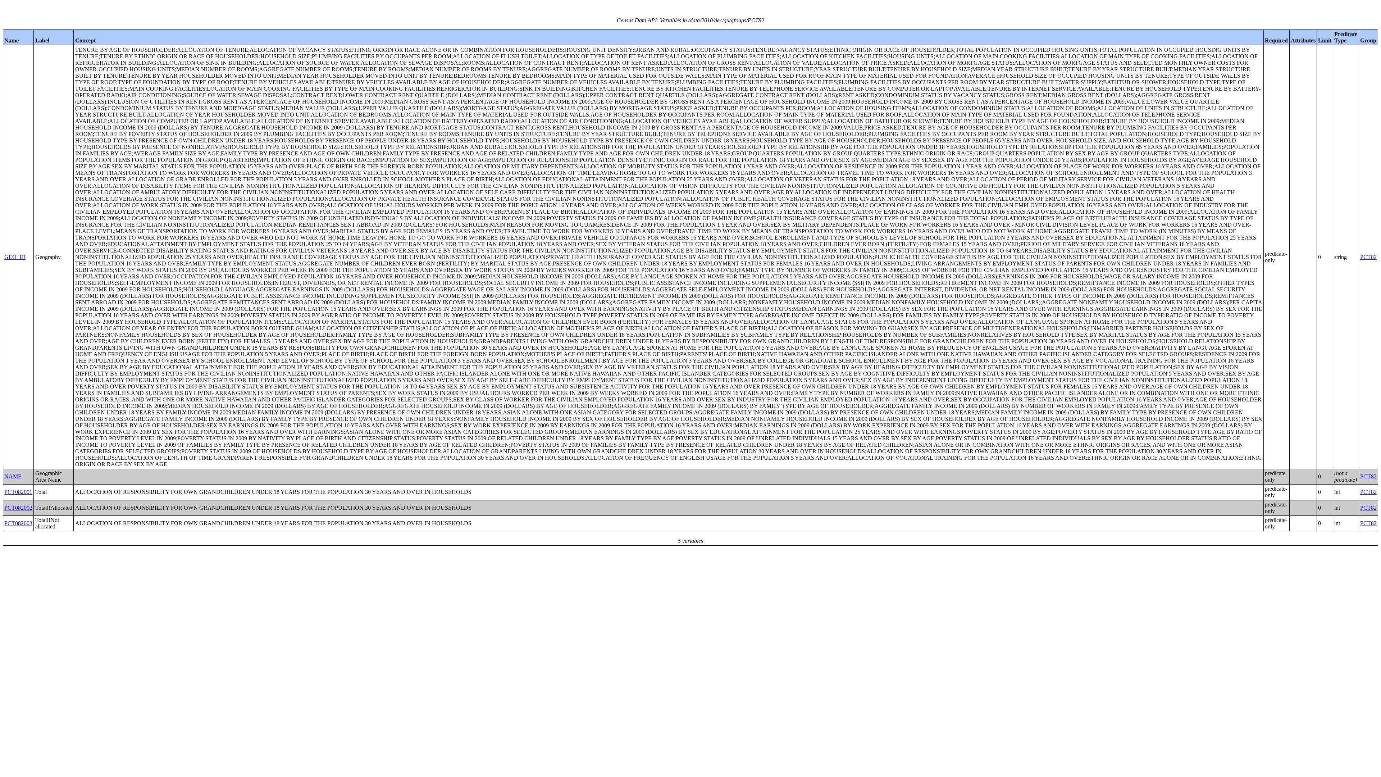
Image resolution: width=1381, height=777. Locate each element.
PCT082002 (18, 508)
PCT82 (1368, 257)
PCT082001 (18, 492)
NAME (13, 476)
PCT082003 (18, 523)
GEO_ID (15, 257)
